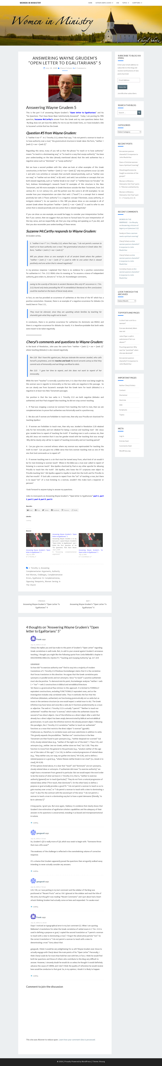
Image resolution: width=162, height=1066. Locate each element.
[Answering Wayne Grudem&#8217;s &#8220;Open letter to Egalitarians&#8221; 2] (65, 544)
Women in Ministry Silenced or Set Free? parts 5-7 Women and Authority (129, 184)
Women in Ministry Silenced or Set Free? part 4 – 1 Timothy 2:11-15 (129, 195)
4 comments (80, 68)
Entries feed (123, 441)
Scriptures (136, 3)
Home (90, 3)
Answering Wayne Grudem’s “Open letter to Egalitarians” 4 (41, 604)
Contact (122, 390)
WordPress (86, 1061)
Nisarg (102, 1061)
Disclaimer (123, 395)
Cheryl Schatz (66, 68)
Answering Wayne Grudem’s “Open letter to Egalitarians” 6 (88, 604)
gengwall (40, 833)
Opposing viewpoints (35, 581)
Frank (38, 639)
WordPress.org (124, 451)
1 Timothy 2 (34, 568)
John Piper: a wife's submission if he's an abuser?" (127, 339)
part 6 (49, 499)
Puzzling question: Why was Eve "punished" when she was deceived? (128, 350)
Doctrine (122, 400)
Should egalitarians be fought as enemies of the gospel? (128, 173)
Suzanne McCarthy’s (43, 119)
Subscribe (122, 87)
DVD (117, 3)
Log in (121, 436)
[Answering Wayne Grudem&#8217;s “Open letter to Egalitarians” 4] (38, 540)
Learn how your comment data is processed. (77, 1039)
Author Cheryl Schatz (103, 3)
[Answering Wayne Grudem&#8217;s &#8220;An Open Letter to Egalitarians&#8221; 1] (91, 540)
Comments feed (125, 446)
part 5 (43, 499)
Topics (124, 3)
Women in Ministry (30, 2)
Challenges (42, 574)
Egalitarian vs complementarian (46, 578)
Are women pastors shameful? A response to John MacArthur (128, 154)
